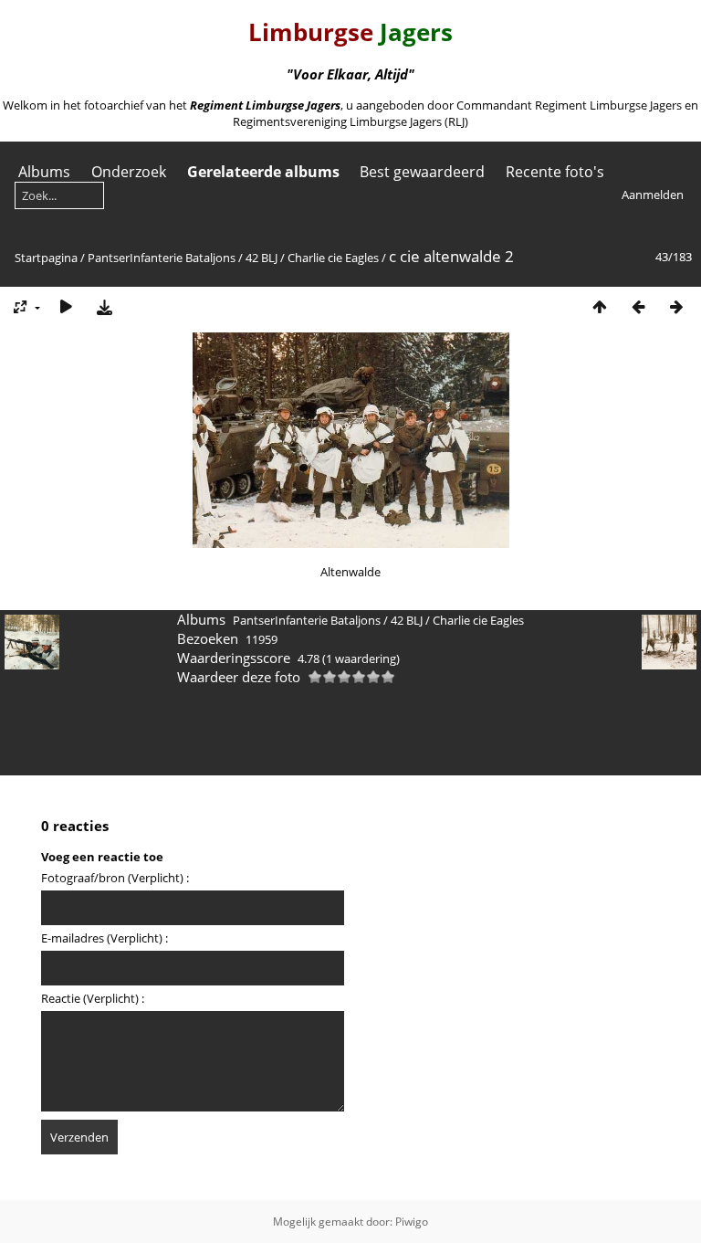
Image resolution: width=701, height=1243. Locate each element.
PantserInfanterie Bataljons (161, 257)
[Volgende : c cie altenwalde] (676, 306)
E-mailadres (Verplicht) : (104, 938)
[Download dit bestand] (104, 306)
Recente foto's (555, 172)
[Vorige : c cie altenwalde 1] (638, 306)
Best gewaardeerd (422, 172)
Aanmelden (653, 194)
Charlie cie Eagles (333, 257)
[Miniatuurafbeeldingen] (600, 306)
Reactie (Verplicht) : (92, 998)
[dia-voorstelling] (66, 306)
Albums (44, 172)
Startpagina (46, 257)
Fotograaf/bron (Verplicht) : (115, 877)
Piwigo (411, 1221)
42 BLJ (261, 257)
